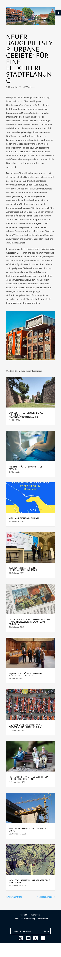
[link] (58, 12)
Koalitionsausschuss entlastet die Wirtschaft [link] (29, 881)
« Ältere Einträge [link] (14, 896)
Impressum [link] (35, 915)
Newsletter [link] (43, 918)
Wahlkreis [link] (30, 87)
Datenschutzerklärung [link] (25, 918)
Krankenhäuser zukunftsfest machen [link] (26, 467)
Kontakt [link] (23, 915)
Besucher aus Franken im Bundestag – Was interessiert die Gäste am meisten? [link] (30, 621)
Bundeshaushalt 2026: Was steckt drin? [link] (28, 829)
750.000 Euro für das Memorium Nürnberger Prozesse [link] (27, 674)
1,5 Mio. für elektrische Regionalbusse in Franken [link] (24, 569)
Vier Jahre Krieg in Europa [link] (24, 518)
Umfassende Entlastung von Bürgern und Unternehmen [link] (25, 726)
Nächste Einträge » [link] (46, 896)
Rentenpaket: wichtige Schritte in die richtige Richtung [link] (29, 777)
